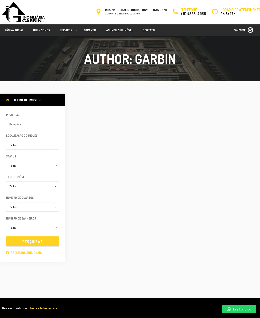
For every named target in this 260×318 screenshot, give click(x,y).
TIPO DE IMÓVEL (16, 177)
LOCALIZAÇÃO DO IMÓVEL (21, 135)
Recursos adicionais (26, 253)
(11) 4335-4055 (193, 13)
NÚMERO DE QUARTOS (20, 197)
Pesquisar (13, 115)
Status (11, 156)
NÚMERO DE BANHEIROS (21, 218)
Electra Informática (42, 308)
